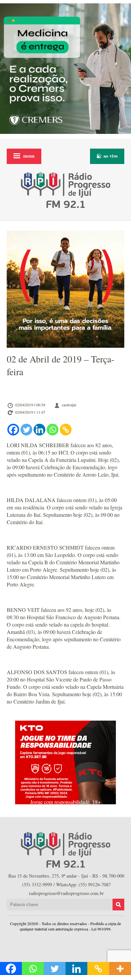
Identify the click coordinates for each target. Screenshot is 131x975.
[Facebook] (13, 429)
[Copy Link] (66, 429)
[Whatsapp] (52, 429)
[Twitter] (26, 429)
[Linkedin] (39, 429)
